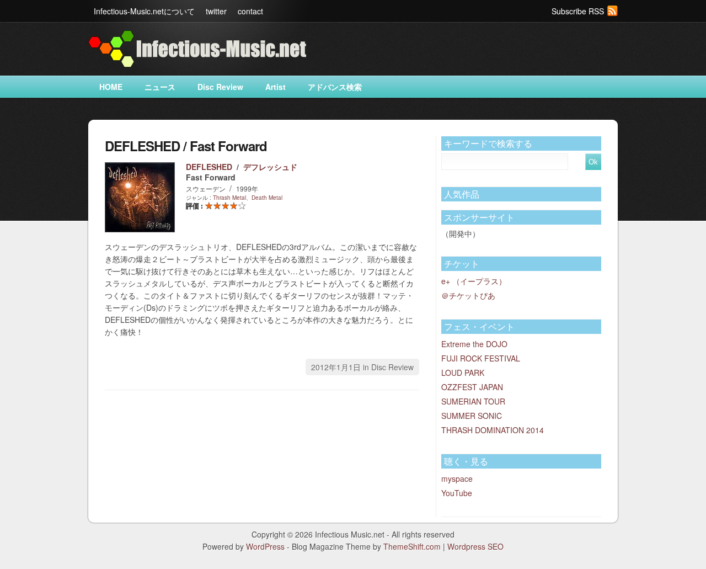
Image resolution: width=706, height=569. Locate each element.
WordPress (265, 546)
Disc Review (220, 86)
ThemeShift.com (412, 546)
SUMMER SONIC (471, 415)
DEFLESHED (209, 166)
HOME (110, 86)
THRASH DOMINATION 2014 (492, 429)
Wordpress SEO (475, 546)
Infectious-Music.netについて (144, 11)
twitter (216, 11)
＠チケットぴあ (468, 295)
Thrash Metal (229, 197)
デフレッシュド (270, 166)
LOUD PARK (462, 372)
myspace (457, 478)
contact (250, 11)
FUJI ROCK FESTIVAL (480, 358)
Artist (275, 86)
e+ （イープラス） (473, 280)
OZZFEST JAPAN (472, 386)
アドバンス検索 (335, 86)
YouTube (456, 492)
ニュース (160, 86)
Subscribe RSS (578, 11)
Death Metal (267, 197)
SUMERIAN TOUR (473, 401)
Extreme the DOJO (474, 343)
